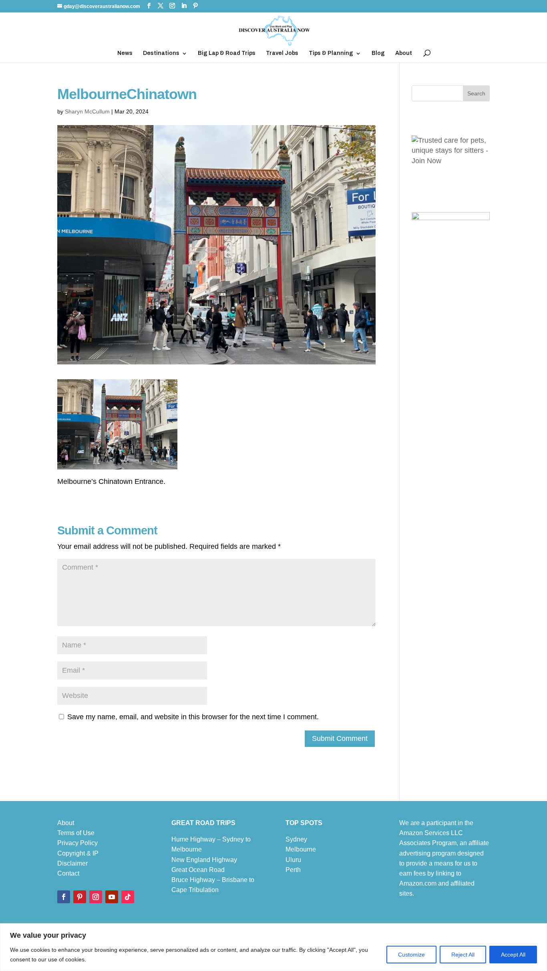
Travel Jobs (282, 53)
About (403, 53)
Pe (290, 869)
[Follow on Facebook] (63, 896)
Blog (378, 53)
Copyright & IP (78, 853)
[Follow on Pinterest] (79, 896)
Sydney (296, 839)
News (125, 53)
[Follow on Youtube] (111, 896)
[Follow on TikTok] (127, 896)
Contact (68, 873)
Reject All (463, 954)
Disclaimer (72, 863)
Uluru (293, 859)
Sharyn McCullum (87, 111)
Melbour (297, 849)
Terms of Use (76, 832)
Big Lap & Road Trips (226, 53)
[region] (273, 947)
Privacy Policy (77, 843)
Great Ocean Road (198, 869)
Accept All (513, 954)
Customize (411, 954)
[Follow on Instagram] (95, 896)
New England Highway (204, 859)
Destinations (161, 53)
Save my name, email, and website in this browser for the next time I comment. (193, 717)
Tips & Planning (331, 53)
